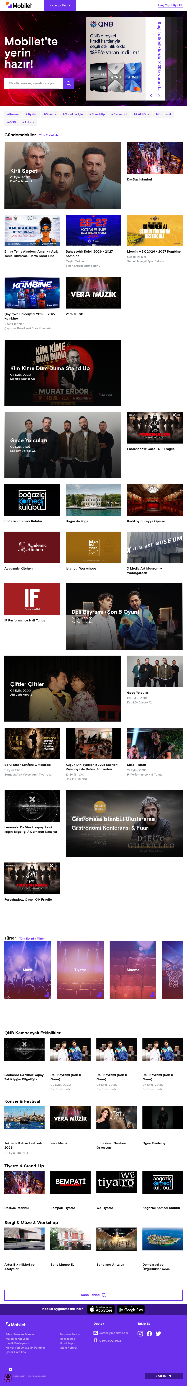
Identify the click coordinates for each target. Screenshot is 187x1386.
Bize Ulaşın (67, 1343)
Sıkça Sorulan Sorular (19, 1334)
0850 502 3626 (110, 1341)
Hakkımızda (67, 1339)
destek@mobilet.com (113, 1333)
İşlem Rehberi (69, 1348)
